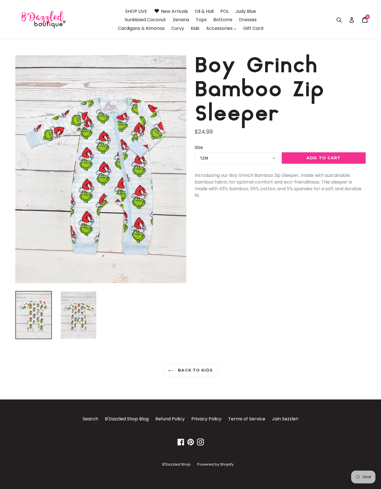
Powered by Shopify (215, 464)
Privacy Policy (206, 419)
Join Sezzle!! (285, 419)
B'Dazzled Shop (176, 464)
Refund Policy (170, 419)
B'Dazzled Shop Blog (127, 419)
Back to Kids (195, 370)
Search (90, 419)
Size (199, 147)
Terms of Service (246, 419)
